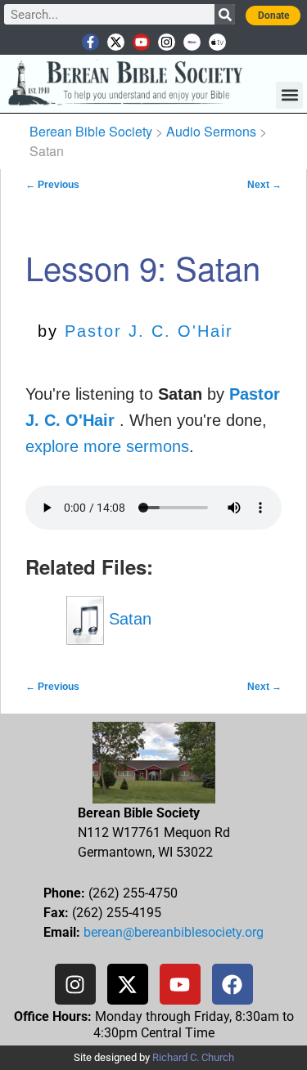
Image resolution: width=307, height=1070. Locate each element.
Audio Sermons (211, 131)
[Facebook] (232, 984)
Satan (127, 619)
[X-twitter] (115, 42)
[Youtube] (141, 42)
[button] (289, 95)
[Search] (224, 14)
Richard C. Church (193, 1057)
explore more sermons (107, 446)
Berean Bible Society (90, 131)
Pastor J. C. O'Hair (149, 331)
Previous (52, 184)
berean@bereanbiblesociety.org (174, 932)
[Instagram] (166, 42)
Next (264, 184)
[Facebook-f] (90, 42)
